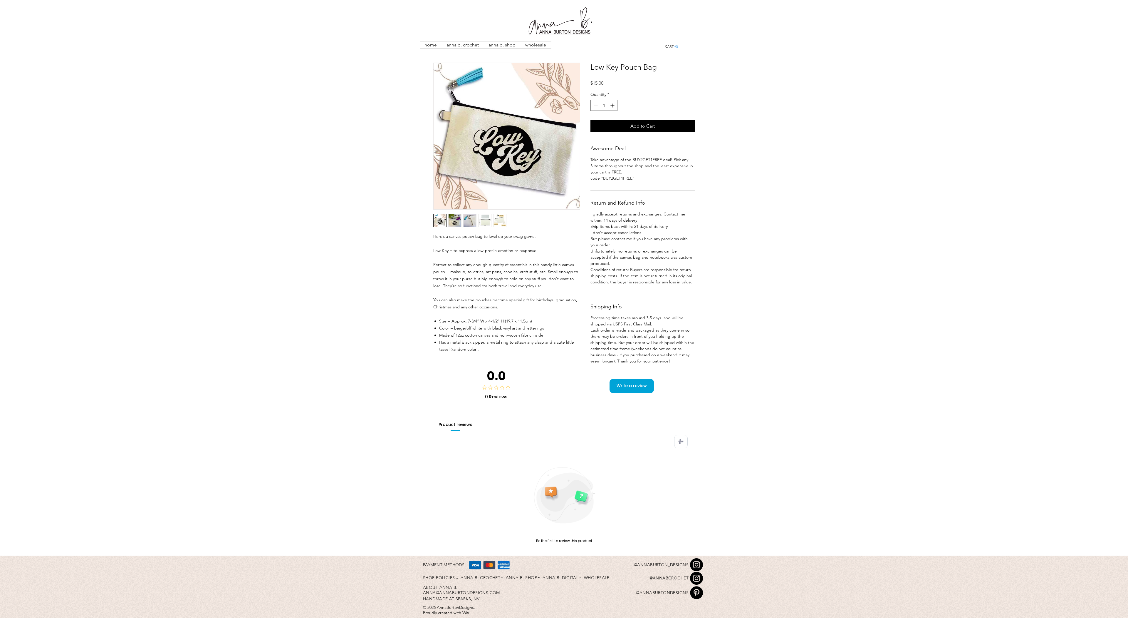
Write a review (632, 386)
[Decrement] (595, 105)
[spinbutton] (604, 105)
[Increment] (613, 105)
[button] (685, 47)
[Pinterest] (696, 592)
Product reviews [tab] (455, 424)
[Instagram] (696, 564)
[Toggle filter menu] (681, 441)
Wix (465, 612)
